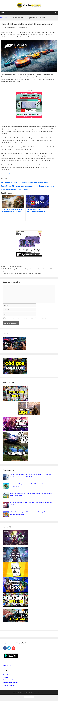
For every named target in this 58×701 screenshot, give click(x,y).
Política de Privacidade (10, 682)
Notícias (7, 18)
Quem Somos (7, 675)
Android (5, 266)
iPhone (14, 266)
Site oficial (9, 174)
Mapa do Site (7, 665)
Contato (5, 677)
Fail (10, 266)
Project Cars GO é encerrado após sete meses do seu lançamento (27, 186)
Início (1, 18)
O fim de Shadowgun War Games (14, 189)
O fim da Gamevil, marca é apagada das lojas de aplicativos (22, 274)
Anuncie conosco (8, 685)
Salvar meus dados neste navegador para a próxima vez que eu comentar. (28, 318)
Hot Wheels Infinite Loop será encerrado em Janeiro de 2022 (25, 182)
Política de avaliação (9, 680)
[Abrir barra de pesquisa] (56, 13)
